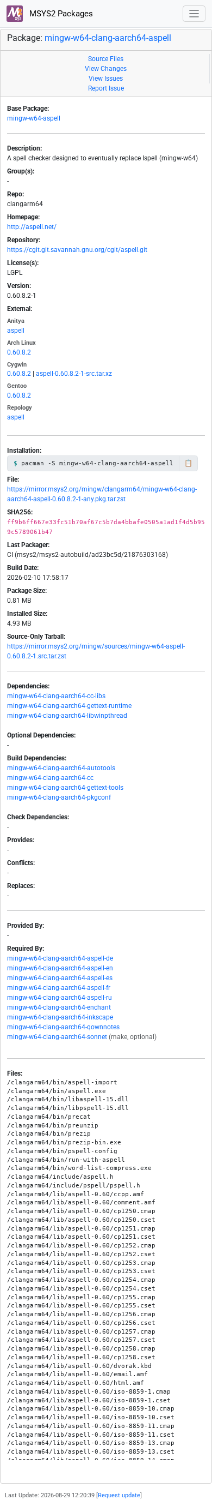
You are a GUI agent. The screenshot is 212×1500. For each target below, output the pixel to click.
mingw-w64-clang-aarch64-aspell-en (60, 968)
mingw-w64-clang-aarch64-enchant (59, 1007)
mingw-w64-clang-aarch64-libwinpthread (67, 715)
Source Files (105, 59)
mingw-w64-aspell (33, 118)
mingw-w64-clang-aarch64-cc (50, 778)
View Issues (106, 78)
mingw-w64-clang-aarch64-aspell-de (60, 958)
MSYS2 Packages (60, 14)
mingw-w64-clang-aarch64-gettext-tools (65, 787)
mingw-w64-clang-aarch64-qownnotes (63, 1027)
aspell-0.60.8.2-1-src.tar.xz (74, 373)
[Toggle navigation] (194, 13)
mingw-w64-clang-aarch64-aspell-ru (59, 997)
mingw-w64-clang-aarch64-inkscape (60, 1017)
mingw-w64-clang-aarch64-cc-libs (56, 696)
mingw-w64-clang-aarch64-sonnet (57, 1037)
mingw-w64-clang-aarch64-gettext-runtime (69, 706)
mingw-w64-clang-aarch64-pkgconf (59, 797)
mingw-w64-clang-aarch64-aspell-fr (58, 988)
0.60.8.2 (19, 352)
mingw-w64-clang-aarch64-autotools (61, 768)
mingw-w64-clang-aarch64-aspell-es (60, 978)
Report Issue (106, 88)
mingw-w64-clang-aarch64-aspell (108, 38)
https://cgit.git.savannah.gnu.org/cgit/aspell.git (77, 250)
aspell (15, 330)
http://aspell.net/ (32, 227)
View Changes (106, 69)
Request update (119, 1495)
